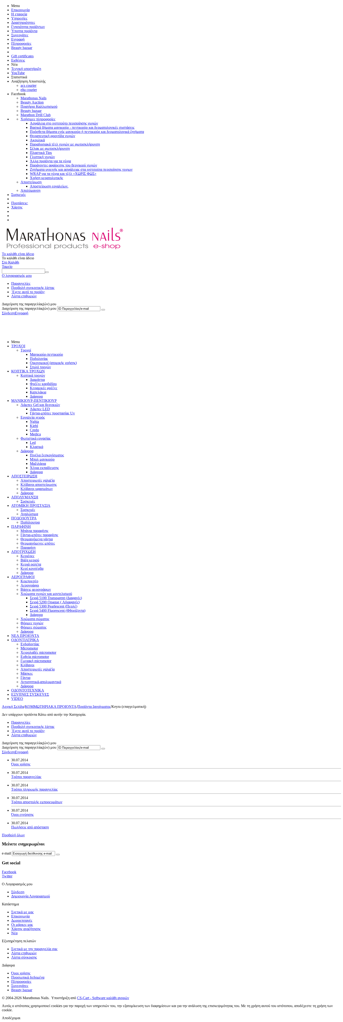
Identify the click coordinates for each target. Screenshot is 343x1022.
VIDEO (17, 699)
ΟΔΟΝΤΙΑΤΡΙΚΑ (25, 640)
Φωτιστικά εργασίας (36, 438)
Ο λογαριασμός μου (17, 276)
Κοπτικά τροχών (33, 375)
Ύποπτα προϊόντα (24, 31)
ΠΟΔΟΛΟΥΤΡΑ (24, 518)
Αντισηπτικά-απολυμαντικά (41, 682)
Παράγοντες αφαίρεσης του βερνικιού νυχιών (63, 165)
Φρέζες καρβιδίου (43, 384)
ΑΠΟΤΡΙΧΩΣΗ (23, 552)
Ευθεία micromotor (35, 657)
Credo (34, 430)
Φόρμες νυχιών (32, 623)
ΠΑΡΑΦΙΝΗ (21, 526)
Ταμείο (7, 266)
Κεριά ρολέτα (31, 564)
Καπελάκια (38, 392)
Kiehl (34, 426)
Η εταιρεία (19, 14)
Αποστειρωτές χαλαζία (38, 480)
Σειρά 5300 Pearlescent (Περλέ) (53, 606)
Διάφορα (36, 396)
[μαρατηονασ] (64, 250)
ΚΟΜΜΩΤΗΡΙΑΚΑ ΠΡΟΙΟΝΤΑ (51, 707)
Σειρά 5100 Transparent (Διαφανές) (56, 598)
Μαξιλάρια (38, 464)
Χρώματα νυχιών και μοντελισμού (46, 594)
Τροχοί (26, 350)
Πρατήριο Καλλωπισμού (39, 106)
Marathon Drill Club (36, 115)
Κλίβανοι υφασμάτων (37, 489)
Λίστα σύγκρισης (24, 957)
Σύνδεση (8, 313)
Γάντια (25, 678)
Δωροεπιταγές (21, 920)
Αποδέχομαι (11, 1018)
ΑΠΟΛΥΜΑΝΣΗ (24, 497)
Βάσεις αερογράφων (36, 589)
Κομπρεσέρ (29, 581)
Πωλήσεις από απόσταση (30, 827)
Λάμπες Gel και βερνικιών (40, 405)
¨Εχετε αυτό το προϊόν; (28, 292)
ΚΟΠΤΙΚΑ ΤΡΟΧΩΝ (28, 371)
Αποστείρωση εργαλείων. (49, 186)
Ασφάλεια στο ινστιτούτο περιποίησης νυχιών (64, 123)
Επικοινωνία (20, 10)
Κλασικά (36, 447)
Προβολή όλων (13, 835)
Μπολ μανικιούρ (42, 459)
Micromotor (29, 648)
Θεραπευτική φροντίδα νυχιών (52, 136)
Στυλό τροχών (40, 367)
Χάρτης (16, 207)
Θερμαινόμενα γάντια (37, 539)
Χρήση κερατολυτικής (46, 178)
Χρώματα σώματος (35, 619)
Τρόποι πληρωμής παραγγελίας (34, 789)
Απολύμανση (30, 190)
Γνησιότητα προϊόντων (28, 27)
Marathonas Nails (33, 98)
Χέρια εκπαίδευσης (44, 468)
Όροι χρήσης (20, 764)
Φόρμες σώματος (33, 627)
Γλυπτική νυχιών (42, 157)
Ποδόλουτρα (30, 522)
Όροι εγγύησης (22, 815)
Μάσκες (27, 673)
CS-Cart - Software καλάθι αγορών (103, 998)
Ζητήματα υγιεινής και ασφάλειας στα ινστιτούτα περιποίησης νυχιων (81, 169)
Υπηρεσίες (19, 18)
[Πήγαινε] (103, 309)
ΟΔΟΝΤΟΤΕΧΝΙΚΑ (27, 690)
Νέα (14, 933)
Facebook (9, 872)
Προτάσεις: (19, 203)
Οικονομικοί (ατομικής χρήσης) (53, 363)
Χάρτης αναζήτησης (26, 929)
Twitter (7, 876)
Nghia (34, 422)
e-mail (6, 853)
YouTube (18, 73)
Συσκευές (18, 195)
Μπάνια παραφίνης (34, 531)
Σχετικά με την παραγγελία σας (34, 949)
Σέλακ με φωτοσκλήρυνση (50, 148)
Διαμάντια (37, 380)
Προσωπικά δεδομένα (27, 977)
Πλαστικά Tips (41, 153)
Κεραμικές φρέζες (43, 388)
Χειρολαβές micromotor (38, 652)
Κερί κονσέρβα (32, 568)
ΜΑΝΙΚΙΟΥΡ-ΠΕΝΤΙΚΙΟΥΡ (34, 401)
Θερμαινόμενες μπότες (38, 543)
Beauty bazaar (21, 48)
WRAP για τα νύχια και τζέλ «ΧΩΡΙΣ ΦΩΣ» (63, 174)
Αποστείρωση (31, 182)
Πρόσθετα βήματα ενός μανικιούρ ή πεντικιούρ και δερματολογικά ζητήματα (87, 132)
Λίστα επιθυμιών (24, 296)
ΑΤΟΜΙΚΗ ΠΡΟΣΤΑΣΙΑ (30, 506)
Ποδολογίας (39, 359)
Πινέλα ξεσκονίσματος (47, 455)
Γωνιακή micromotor (36, 661)
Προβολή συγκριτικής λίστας (32, 288)
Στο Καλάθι (10, 262)
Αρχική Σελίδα (13, 707)
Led (33, 443)
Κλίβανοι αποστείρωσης (39, 485)
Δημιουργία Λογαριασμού (30, 896)
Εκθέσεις (18, 60)
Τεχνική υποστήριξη (26, 69)
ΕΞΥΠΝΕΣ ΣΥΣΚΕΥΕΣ (30, 694)
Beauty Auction (32, 102)
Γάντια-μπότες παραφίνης (39, 535)
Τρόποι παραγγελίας (26, 777)
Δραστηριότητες (23, 22)
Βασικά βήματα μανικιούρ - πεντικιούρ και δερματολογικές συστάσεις (82, 127)
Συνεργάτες (19, 35)
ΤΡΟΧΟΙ (18, 346)
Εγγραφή (17, 39)
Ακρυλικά (37, 140)
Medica (35, 434)
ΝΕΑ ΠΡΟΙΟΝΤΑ (25, 636)
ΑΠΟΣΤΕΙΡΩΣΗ (24, 476)
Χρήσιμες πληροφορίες (38, 119)
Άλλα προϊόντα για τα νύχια (50, 161)
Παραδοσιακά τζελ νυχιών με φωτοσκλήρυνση (65, 144)
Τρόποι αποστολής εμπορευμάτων (36, 802)
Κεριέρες (27, 556)
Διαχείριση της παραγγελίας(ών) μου (29, 308)
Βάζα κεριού (30, 560)
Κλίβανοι (27, 665)
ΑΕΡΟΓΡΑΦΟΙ (23, 577)
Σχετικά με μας (22, 912)
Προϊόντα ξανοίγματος (94, 707)
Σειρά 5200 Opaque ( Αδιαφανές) (55, 602)
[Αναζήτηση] (47, 272)
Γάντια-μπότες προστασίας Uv (52, 413)
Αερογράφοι (30, 585)
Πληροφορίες (21, 43)
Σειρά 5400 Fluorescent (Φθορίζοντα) (57, 610)
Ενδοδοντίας (30, 644)
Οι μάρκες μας (22, 925)
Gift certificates (22, 56)
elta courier (29, 90)
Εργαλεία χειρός (33, 417)
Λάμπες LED (40, 409)
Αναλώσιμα (29, 514)
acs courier (28, 85)
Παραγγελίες (20, 283)
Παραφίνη (28, 547)
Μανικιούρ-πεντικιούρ (46, 354)
